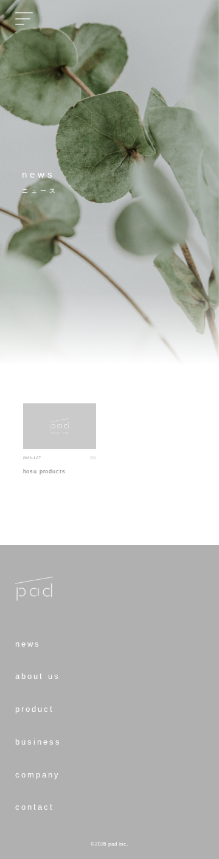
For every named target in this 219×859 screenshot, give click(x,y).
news (28, 644)
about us (37, 676)
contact (34, 807)
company (37, 775)
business (38, 742)
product (34, 709)
